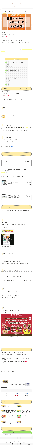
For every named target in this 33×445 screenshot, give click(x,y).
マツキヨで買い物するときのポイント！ (12, 72)
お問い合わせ (24, 442)
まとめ (8, 84)
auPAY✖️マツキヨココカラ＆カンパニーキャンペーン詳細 (15, 62)
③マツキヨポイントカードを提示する (11, 78)
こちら (11, 146)
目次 (16, 59)
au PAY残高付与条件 (9, 66)
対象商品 (7, 64)
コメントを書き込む (17, 432)
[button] (26, 395)
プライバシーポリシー (8, 442)
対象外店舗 (4, 101)
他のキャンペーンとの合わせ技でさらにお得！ (13, 70)
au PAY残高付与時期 (9, 68)
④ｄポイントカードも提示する (10, 80)
